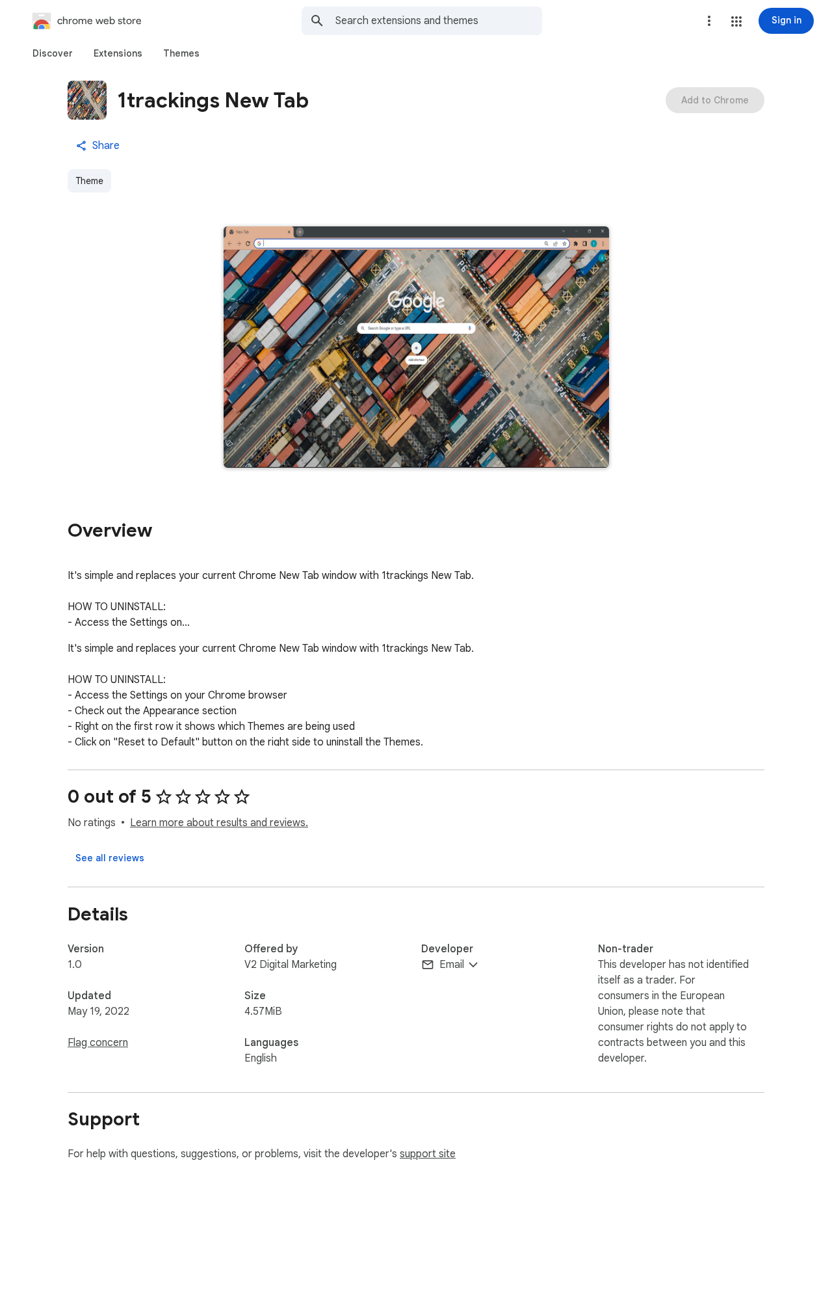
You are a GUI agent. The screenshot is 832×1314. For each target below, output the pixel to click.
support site (428, 1153)
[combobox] (438, 21)
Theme (89, 181)
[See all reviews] (110, 858)
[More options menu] (709, 21)
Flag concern (98, 1042)
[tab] (52, 53)
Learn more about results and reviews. (219, 822)
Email (451, 964)
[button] (736, 21)
